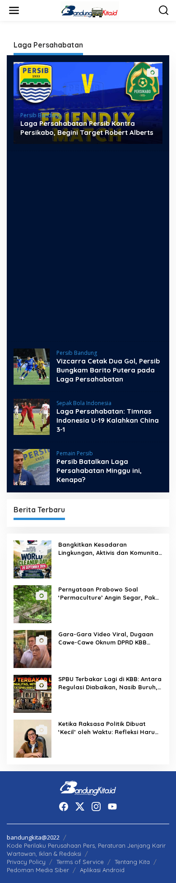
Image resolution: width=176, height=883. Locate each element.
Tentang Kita (132, 861)
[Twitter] (80, 806)
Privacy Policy (26, 861)
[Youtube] (112, 806)
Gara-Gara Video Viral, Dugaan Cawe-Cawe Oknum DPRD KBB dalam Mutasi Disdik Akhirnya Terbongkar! (105, 638)
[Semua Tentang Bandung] (89, 9)
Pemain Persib (74, 453)
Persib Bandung (40, 115)
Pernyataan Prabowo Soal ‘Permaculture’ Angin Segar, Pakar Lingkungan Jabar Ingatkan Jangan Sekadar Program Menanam (110, 593)
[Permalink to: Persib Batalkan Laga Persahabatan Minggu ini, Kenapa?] (32, 466)
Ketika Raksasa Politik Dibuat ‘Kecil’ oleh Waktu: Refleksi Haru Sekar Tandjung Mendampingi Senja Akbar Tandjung (106, 728)
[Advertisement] (88, 246)
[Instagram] (96, 806)
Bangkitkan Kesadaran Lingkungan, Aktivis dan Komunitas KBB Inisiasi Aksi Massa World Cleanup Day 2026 (110, 549)
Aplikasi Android (102, 869)
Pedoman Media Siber (38, 869)
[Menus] (14, 10)
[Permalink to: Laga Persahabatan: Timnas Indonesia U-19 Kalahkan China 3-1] (32, 416)
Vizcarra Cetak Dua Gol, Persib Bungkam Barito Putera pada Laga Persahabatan (108, 370)
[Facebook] (63, 806)
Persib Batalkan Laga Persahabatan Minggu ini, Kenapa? (99, 470)
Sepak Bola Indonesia (83, 403)
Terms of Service (80, 861)
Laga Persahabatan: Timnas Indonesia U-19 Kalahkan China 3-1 (107, 420)
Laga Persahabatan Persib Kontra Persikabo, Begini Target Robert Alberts (86, 128)
